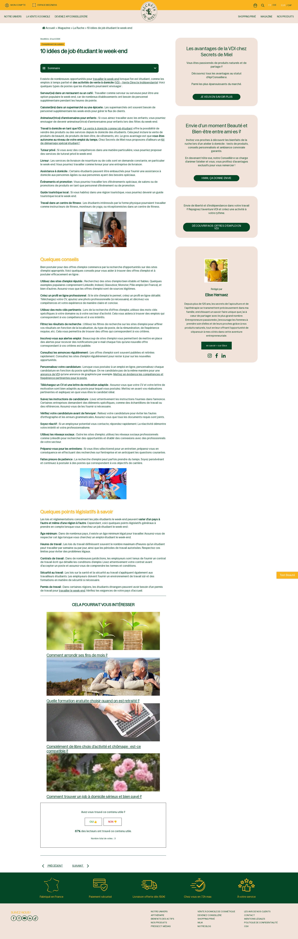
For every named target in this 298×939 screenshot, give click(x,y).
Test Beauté (287, 575)
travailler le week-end (106, 78)
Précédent (55, 865)
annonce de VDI (50, 374)
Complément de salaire (53, 44)
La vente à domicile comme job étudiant (108, 128)
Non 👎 (112, 821)
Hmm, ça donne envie (216, 178)
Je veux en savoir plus (217, 96)
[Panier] (255, 4)
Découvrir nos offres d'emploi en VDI (216, 227)
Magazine (64, 28)
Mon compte (18, 5)
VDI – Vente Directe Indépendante (136, 82)
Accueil (50, 28)
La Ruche (78, 28)
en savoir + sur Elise (216, 345)
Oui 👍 (93, 821)
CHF (290, 5)
